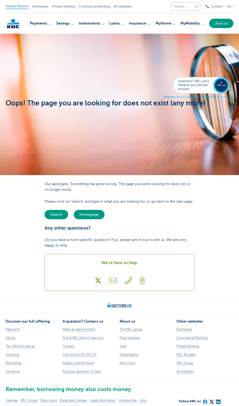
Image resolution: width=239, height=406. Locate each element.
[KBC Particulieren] (13, 23)
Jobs (143, 400)
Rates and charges (73, 400)
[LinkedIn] (218, 400)
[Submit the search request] (196, 6)
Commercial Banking (94, 6)
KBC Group (29, 400)
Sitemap (12, 400)
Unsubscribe (128, 400)
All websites (122, 6)
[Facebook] (205, 400)
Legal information (103, 400)
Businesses (40, 6)
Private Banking (63, 6)
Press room (48, 400)
